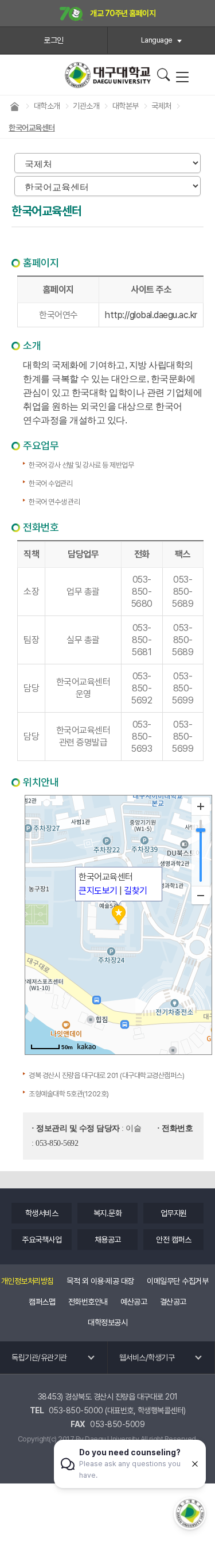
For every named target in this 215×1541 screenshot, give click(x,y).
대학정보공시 (107, 1322)
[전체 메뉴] (182, 78)
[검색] (163, 75)
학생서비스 (41, 1213)
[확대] (200, 806)
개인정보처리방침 (27, 1281)
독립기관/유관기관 (39, 1357)
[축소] (200, 895)
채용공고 (108, 1239)
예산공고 (133, 1301)
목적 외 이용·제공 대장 (100, 1281)
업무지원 (174, 1213)
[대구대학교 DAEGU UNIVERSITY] (108, 75)
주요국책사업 (41, 1239)
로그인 (54, 40)
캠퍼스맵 (42, 1301)
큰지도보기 (98, 890)
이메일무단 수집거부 (177, 1281)
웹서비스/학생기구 (147, 1357)
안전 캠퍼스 (173, 1239)
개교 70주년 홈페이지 (122, 13)
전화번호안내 (88, 1301)
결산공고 (173, 1301)
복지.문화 (107, 1213)
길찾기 (135, 890)
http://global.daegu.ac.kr (151, 314)
